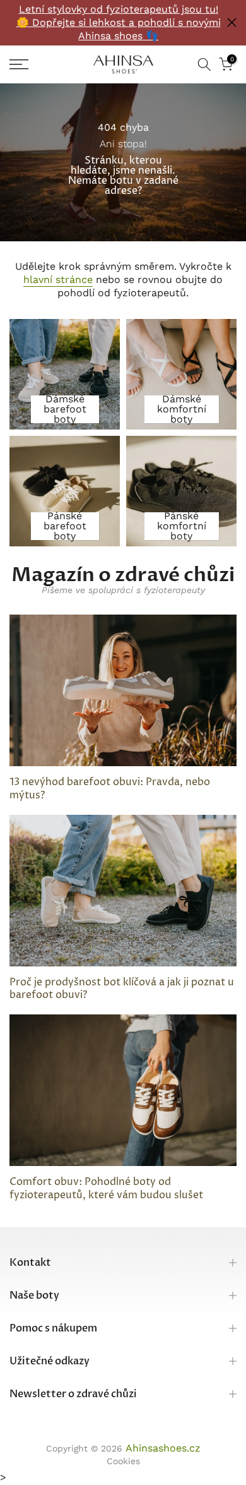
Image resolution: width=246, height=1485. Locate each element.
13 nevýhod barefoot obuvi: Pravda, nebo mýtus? (109, 788)
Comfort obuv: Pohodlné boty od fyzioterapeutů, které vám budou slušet (106, 1188)
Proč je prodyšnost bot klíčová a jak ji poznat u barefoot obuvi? (121, 988)
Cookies (123, 1461)
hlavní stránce (58, 280)
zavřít (232, 22)
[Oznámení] (118, 22)
